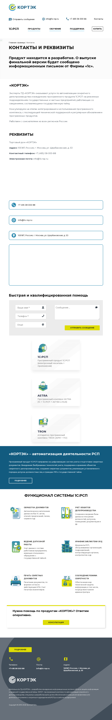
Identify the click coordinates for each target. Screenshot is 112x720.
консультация (56, 622)
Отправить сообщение (24, 19)
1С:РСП (14, 28)
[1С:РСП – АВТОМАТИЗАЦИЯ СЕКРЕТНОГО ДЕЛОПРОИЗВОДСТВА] (22, 10)
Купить (97, 29)
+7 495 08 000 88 (78, 19)
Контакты (98, 19)
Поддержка (77, 29)
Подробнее (20, 650)
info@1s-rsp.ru (52, 19)
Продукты (34, 29)
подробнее (20, 481)
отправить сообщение (82, 328)
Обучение (55, 29)
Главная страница (17, 42)
